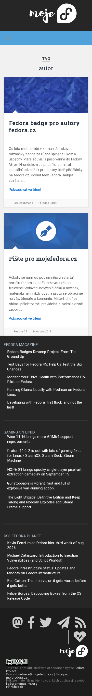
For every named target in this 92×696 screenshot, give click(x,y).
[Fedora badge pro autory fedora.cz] (46, 95)
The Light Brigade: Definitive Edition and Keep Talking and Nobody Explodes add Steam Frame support (43, 502)
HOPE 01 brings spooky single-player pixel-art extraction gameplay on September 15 (44, 472)
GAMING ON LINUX (20, 432)
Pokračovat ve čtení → (27, 190)
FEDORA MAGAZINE (21, 344)
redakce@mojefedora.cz (35, 674)
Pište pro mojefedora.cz (43, 259)
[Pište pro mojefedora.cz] (46, 231)
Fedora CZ (20, 331)
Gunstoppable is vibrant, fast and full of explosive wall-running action (39, 485)
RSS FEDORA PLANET (22, 536)
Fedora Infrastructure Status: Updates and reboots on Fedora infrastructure (41, 570)
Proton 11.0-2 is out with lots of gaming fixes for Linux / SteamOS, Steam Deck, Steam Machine (44, 455)
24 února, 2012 (41, 331)
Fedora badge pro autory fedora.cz (44, 126)
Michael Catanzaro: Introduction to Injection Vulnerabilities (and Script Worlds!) (42, 558)
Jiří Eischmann (23, 203)
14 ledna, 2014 (47, 203)
